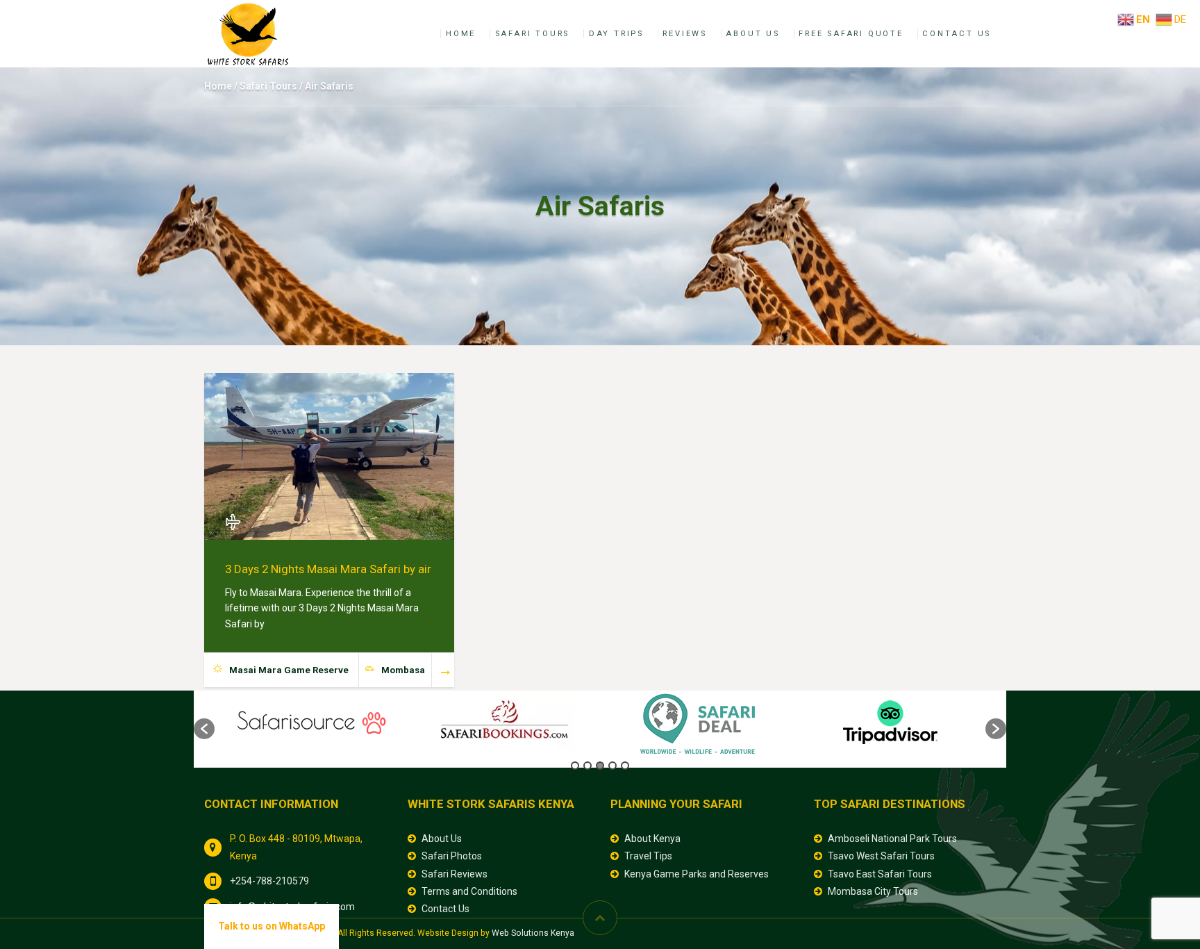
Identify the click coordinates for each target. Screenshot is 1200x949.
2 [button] (587, 765)
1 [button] (575, 765)
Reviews (684, 33)
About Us (752, 33)
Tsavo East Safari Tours (880, 874)
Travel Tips (648, 855)
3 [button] (600, 765)
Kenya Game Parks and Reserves (696, 874)
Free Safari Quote (851, 33)
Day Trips (616, 33)
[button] (204, 728)
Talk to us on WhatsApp (271, 926)
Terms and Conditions (469, 891)
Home (461, 33)
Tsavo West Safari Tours (881, 855)
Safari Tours (532, 33)
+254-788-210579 (269, 880)
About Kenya (652, 838)
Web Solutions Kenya (533, 933)
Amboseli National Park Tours (892, 838)
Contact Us (956, 33)
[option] (311, 722)
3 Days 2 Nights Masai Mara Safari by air (328, 569)
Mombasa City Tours (873, 891)
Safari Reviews (455, 874)
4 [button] (612, 765)
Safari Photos (452, 855)
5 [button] (625, 765)
